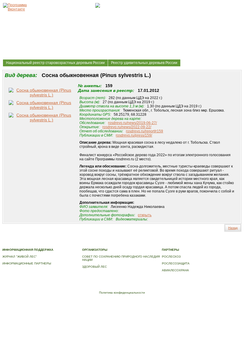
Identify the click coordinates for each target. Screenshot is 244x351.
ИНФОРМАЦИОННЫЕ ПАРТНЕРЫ (26, 263)
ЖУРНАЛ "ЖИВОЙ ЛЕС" (19, 256)
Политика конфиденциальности (122, 292)
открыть (144, 215)
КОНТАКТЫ (43, 243)
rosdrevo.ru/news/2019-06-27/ (132, 123)
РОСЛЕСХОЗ (171, 256)
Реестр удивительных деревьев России (144, 63)
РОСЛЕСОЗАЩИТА (176, 263)
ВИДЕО (27, 243)
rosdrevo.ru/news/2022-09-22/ (126, 127)
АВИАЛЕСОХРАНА (175, 270)
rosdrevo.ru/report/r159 (144, 131)
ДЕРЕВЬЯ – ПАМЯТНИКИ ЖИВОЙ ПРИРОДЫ (167, 240)
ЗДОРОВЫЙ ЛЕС (94, 266)
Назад (232, 228)
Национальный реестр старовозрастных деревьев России (55, 63)
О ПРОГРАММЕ (121, 240)
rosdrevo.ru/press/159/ (134, 135)
